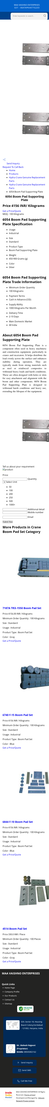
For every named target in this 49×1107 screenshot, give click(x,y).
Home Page (10, 987)
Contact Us (9, 999)
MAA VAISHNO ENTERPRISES (27, 6)
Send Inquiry (13, 163)
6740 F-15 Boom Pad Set (18, 715)
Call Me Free (26, 1081)
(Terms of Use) (29, 1095)
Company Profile (12, 991)
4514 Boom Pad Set (15, 928)
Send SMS (26, 1070)
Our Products (11, 995)
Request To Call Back (13, 167)
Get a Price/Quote (12, 211)
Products (13, 173)
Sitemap (8, 1003)
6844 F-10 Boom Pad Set (18, 822)
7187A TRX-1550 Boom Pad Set (22, 608)
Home (12, 170)
